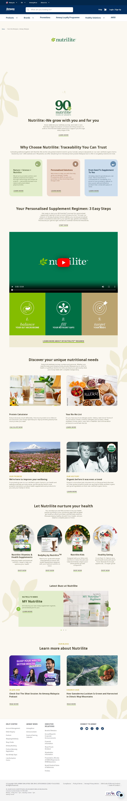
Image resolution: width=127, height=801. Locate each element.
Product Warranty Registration (11, 750)
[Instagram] (81, 728)
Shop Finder (10, 742)
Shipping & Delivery (12, 739)
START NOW (63, 225)
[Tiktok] (102, 728)
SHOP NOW (22, 571)
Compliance (67, 783)
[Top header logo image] (10, 9)
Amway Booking (11, 746)
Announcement (31, 732)
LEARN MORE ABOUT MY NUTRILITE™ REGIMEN (63, 341)
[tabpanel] (63, 609)
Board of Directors (50, 730)
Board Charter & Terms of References (52, 766)
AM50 (113, 17)
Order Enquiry (10, 732)
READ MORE (14, 704)
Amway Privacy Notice (91, 783)
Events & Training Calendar (31, 736)
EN (22, 2)
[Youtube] (86, 728)
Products (10, 18)
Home (3, 29)
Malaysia (12, 2)
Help (100, 9)
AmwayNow (33, 2)
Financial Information (49, 742)
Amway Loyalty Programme (68, 17)
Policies (47, 771)
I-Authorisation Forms (11, 759)
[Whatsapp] (97, 728)
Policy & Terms (77, 783)
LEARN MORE (63, 135)
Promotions (45, 17)
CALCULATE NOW (16, 427)
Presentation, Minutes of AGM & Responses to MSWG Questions (52, 760)
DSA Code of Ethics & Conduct (110, 783)
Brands (27, 18)
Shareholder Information (49, 753)
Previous (19, 609)
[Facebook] (92, 728)
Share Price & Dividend (49, 748)
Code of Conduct (114, 785)
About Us (44, 2)
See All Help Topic (11, 755)
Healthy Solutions (93, 18)
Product (8, 735)
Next (107, 609)
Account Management (13, 728)
